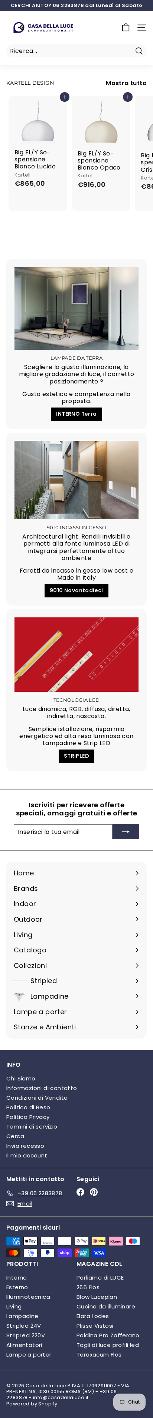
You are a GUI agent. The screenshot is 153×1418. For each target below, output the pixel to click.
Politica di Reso (28, 1107)
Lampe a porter (29, 1354)
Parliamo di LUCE (100, 1277)
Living (14, 1306)
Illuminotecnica (28, 1297)
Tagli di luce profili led (107, 1345)
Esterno (17, 1287)
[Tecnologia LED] (76, 654)
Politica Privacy (27, 1117)
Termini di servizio (32, 1126)
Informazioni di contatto (41, 1088)
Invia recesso (25, 1146)
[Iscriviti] (126, 831)
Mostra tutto (126, 83)
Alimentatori (24, 1345)
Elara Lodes (92, 1316)
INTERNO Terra (76, 414)
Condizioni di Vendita (37, 1098)
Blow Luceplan (96, 1297)
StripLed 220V (25, 1335)
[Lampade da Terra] (76, 308)
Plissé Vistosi (95, 1326)
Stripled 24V (23, 1326)
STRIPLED (76, 756)
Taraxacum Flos (99, 1354)
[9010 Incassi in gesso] (76, 480)
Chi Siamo (21, 1078)
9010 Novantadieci (76, 590)
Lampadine (22, 1316)
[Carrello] (125, 27)
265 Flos (88, 1287)
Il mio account (27, 1155)
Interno (16, 1277)
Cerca (15, 1136)
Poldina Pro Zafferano (107, 1335)
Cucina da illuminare (105, 1306)
